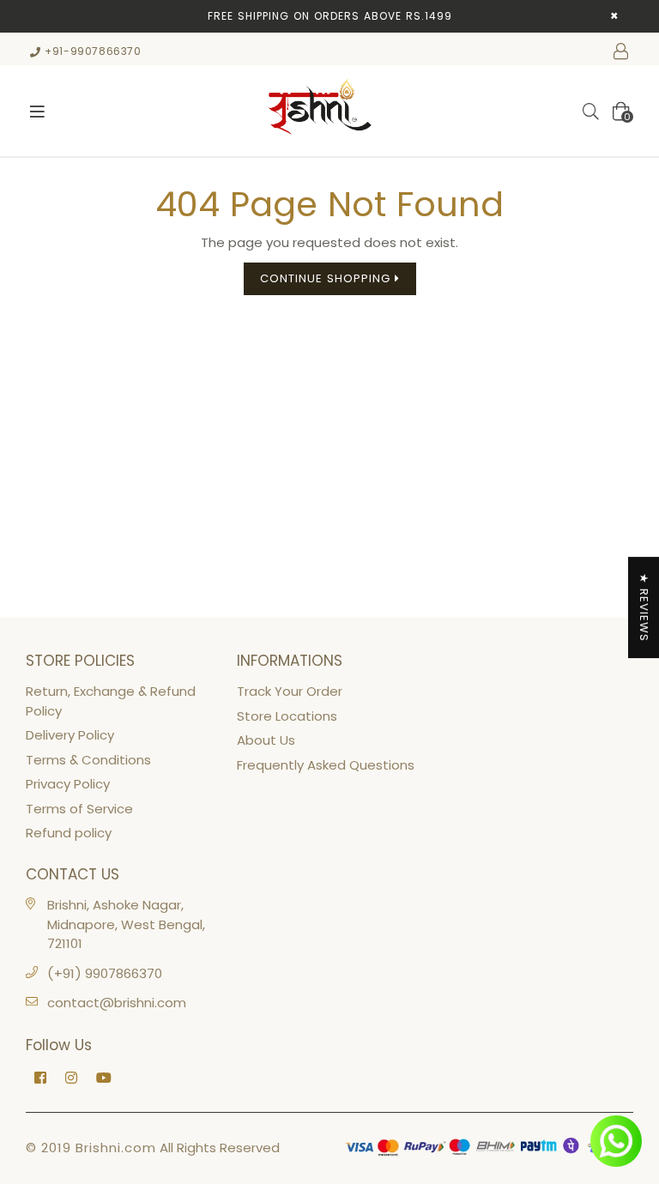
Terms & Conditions (88, 760)
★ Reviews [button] (644, 607)
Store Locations (287, 716)
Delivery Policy (70, 735)
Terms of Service (79, 809)
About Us (266, 740)
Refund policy (69, 833)
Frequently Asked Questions (325, 765)
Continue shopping (327, 278)
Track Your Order (289, 691)
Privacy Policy (68, 784)
